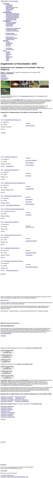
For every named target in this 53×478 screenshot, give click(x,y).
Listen (7, 60)
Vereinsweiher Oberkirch (32, 267)
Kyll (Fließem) (29, 255)
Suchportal (3, 75)
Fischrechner (9, 9)
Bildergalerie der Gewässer (12, 14)
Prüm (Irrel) (28, 175)
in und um (7, 351)
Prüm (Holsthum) (30, 162)
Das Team (8, 44)
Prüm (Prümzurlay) (30, 125)
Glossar (8, 11)
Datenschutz (10, 476)
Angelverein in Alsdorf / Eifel (22, 401)
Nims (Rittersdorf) (30, 204)
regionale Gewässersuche (12, 13)
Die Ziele (8, 45)
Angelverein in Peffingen (7, 401)
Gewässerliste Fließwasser (12, 17)
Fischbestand (9, 4)
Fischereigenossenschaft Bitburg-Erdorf (14, 209)
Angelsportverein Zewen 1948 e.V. (13, 235)
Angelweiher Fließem (31, 252)
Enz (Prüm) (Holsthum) (31, 160)
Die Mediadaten (10, 49)
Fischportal (3, 76)
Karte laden (3, 335)
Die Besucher (9, 43)
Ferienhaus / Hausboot (11, 38)
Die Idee (8, 42)
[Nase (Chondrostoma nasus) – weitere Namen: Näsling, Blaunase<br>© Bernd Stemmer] (34, 87)
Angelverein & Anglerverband (13, 28)
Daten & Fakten (10, 8)
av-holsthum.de (10, 166)
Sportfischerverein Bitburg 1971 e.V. (13, 196)
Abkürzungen (9, 56)
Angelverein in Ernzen (20, 396)
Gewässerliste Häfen (11, 19)
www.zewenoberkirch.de (12, 270)
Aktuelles (8, 51)
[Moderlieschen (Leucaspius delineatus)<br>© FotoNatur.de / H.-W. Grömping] (5, 94)
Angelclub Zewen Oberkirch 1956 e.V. (14, 261)
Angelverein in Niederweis (21, 399)
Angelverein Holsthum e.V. (11, 156)
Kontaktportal (4, 79)
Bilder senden (9, 25)
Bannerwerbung (10, 37)
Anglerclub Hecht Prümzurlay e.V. (13, 119)
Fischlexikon (9, 6)
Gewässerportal (10, 72)
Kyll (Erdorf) (28, 214)
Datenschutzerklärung (6, 333)
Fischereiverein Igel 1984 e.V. (12, 222)
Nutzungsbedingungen (19, 476)
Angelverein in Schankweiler (8, 399)
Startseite (3, 72)
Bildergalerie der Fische (12, 7)
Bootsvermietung (10, 33)
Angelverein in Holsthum (7, 398)
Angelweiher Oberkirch (31, 241)
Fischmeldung (9, 24)
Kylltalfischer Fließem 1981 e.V (12, 248)
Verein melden (4, 470)
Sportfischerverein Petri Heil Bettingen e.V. (15, 183)
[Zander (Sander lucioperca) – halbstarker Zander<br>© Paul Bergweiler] (24, 87)
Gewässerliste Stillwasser (12, 16)
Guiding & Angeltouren (11, 34)
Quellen (8, 58)
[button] (6, 3)
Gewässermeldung (10, 23)
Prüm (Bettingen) (30, 188)
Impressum (3, 476)
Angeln (8, 53)
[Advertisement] (19, 144)
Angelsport (8, 54)
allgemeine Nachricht (11, 22)
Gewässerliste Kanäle (11, 18)
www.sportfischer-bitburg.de (13, 205)
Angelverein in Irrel (19, 398)
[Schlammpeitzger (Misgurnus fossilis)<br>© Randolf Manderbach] (44, 87)
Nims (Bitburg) (29, 199)
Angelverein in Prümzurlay (7, 396)
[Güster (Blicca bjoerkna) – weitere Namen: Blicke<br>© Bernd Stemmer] (15, 87)
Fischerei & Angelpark (11, 29)
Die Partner (9, 48)
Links (7, 59)
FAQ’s (7, 55)
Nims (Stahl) (29, 201)
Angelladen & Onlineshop (12, 30)
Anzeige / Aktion (10, 39)
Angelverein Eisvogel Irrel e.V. (12, 170)
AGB (27, 476)
